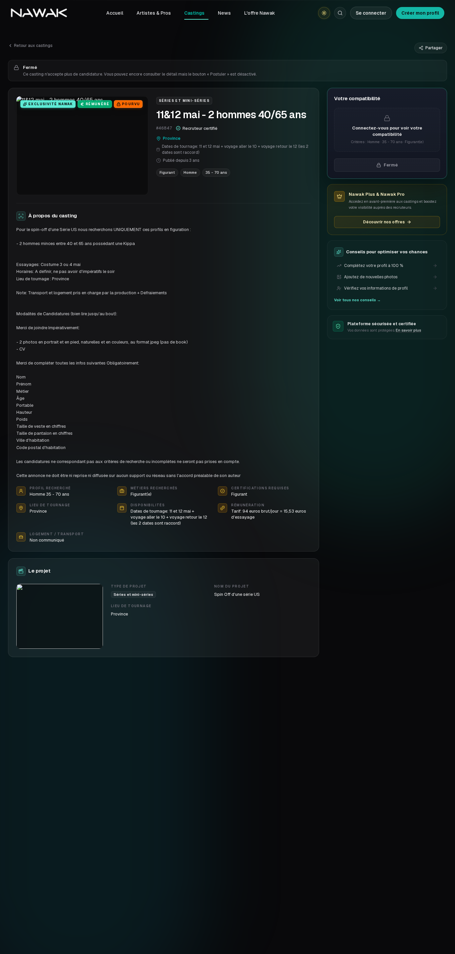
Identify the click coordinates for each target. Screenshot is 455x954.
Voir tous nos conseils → (357, 300)
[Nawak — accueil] (39, 13)
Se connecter (371, 13)
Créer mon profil (420, 13)
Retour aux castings (33, 45)
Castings (194, 13)
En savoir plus (408, 330)
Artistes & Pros (154, 13)
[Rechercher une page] (340, 13)
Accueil (114, 13)
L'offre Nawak (259, 13)
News (224, 13)
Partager (434, 48)
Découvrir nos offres (384, 222)
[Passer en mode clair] (324, 13)
